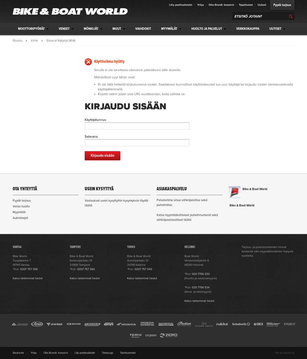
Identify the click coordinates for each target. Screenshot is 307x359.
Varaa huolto (21, 206)
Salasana (91, 137)
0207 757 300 (29, 269)
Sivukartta (18, 352)
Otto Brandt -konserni (221, 4)
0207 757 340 (143, 269)
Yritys (200, 4)
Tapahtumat (246, 4)
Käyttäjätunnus (95, 120)
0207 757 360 (86, 269)
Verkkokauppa (247, 28)
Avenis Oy (289, 352)
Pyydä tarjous (282, 5)
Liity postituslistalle (180, 4)
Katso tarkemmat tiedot (28, 278)
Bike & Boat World (254, 189)
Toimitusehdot (128, 352)
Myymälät (19, 212)
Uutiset (262, 4)
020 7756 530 (201, 274)
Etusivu (17, 41)
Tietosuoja (107, 352)
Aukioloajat (20, 218)
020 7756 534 (201, 287)
